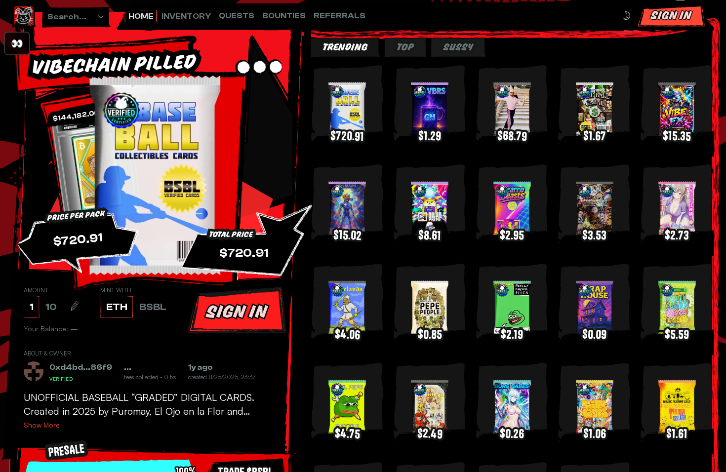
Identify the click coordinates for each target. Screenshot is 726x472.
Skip (389, 440)
